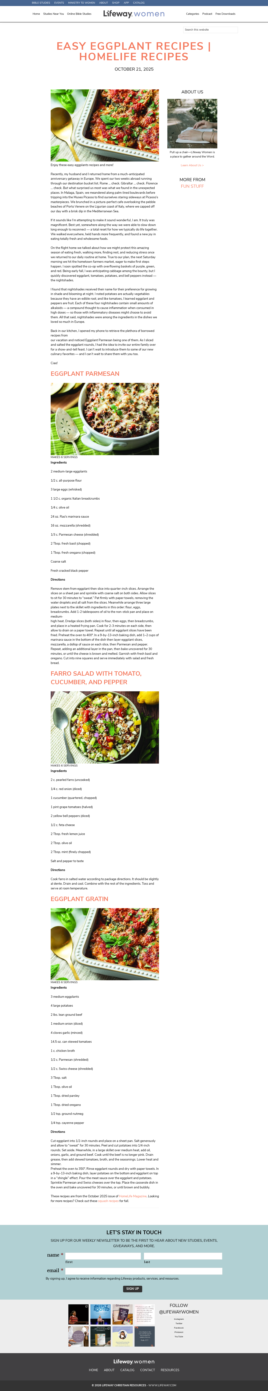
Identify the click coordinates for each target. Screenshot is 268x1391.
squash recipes (108, 1201)
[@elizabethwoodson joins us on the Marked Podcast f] (122, 1336)
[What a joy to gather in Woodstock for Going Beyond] (78, 1314)
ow (184, 1306)
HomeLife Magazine (133, 1196)
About (109, 1370)
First (69, 1262)
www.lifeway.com (162, 1385)
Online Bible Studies (79, 14)
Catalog (127, 1370)
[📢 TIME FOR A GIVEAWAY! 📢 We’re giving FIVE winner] (122, 1314)
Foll (175, 1306)
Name (55, 1255)
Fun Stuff (192, 186)
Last (147, 1262)
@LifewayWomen (179, 1312)
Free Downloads (225, 14)
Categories (192, 14)
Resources (170, 1370)
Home (36, 14)
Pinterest (178, 1332)
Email (55, 1270)
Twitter (179, 1324)
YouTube (179, 1337)
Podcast (207, 14)
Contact (147, 1370)
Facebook (179, 1328)
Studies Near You (53, 14)
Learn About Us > (192, 165)
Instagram (179, 1319)
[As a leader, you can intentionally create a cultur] (78, 1336)
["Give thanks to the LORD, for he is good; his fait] (145, 1336)
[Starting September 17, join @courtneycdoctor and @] (100, 1336)
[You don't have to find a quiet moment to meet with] (145, 1314)
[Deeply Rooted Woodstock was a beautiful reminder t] (100, 1314)
